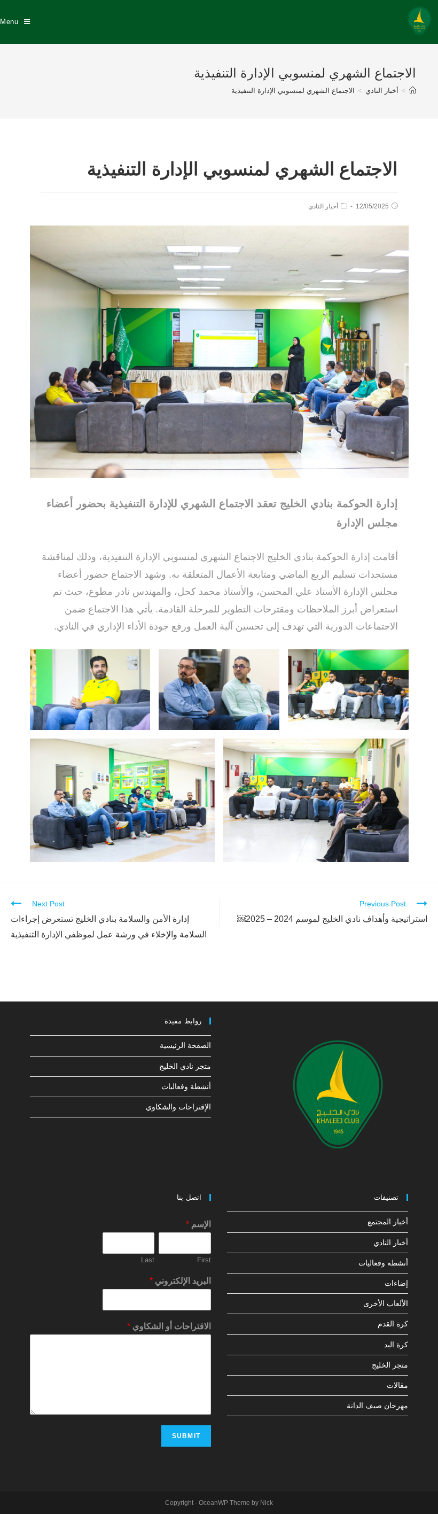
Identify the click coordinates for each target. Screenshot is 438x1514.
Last (147, 1260)
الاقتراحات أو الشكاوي (169, 1326)
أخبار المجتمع (387, 1221)
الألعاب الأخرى (385, 1303)
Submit (186, 1436)
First (204, 1260)
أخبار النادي (323, 206)
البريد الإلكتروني (180, 1280)
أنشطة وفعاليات (186, 1086)
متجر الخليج (390, 1365)
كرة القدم (393, 1323)
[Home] (412, 91)
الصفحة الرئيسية (185, 1045)
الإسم (198, 1224)
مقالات (397, 1385)
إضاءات (396, 1283)
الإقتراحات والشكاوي (178, 1106)
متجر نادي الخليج (185, 1066)
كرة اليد (396, 1344)
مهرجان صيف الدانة (377, 1405)
